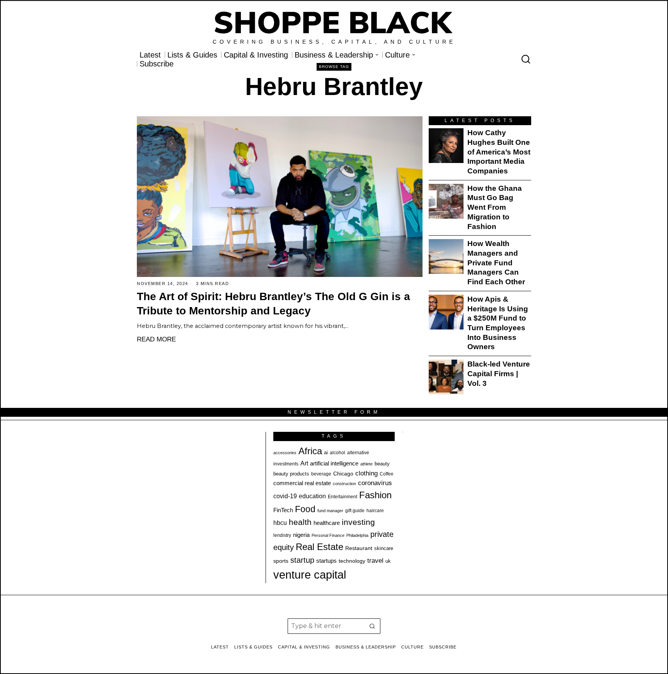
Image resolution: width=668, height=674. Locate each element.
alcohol (337, 452)
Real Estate (319, 547)
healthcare (327, 523)
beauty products (291, 474)
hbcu (280, 523)
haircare (375, 510)
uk (388, 561)
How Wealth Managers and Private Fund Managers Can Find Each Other (496, 262)
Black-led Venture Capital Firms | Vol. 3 (498, 373)
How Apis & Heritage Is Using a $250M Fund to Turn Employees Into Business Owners (497, 323)
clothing (366, 473)
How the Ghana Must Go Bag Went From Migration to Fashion (494, 207)
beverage (321, 474)
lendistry (282, 535)
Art (304, 463)
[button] (372, 626)
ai (326, 452)
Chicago (343, 473)
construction (344, 483)
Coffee (387, 474)
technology (352, 561)
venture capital (309, 574)
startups (326, 561)
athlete (366, 464)
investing (358, 522)
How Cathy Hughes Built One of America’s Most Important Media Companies (498, 152)
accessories (285, 452)
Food (305, 509)
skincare (383, 548)
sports (280, 561)
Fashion (375, 495)
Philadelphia (357, 535)
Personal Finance (328, 535)
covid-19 (285, 495)
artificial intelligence (334, 463)
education (312, 495)
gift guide (355, 510)
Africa (310, 451)
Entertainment (342, 496)
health (300, 522)
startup (302, 560)
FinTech (283, 510)
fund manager (330, 510)
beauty (382, 464)
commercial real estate (302, 483)
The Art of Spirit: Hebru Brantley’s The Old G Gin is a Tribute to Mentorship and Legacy (273, 303)
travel (375, 560)
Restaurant (358, 548)
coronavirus (375, 483)
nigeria (301, 535)
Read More (156, 339)
